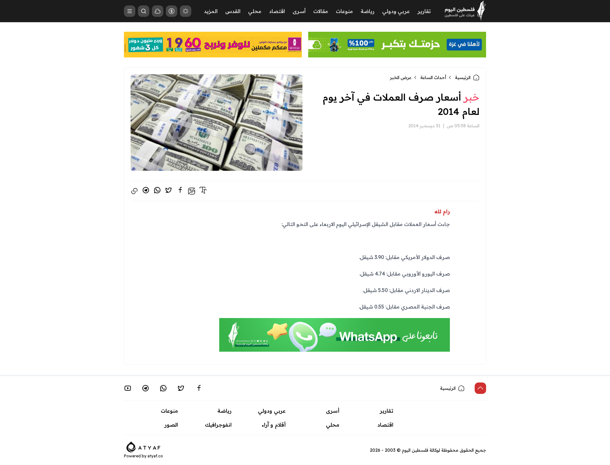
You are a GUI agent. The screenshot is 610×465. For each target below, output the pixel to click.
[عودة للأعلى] (480, 388)
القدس (233, 11)
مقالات (320, 11)
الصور (171, 425)
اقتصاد (277, 11)
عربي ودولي (396, 11)
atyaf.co (155, 456)
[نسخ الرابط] (134, 191)
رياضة (368, 11)
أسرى (299, 11)
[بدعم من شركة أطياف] (143, 446)
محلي (254, 11)
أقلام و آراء (274, 425)
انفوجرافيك (218, 425)
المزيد (211, 11)
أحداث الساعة (433, 77)
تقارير (424, 11)
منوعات (344, 11)
